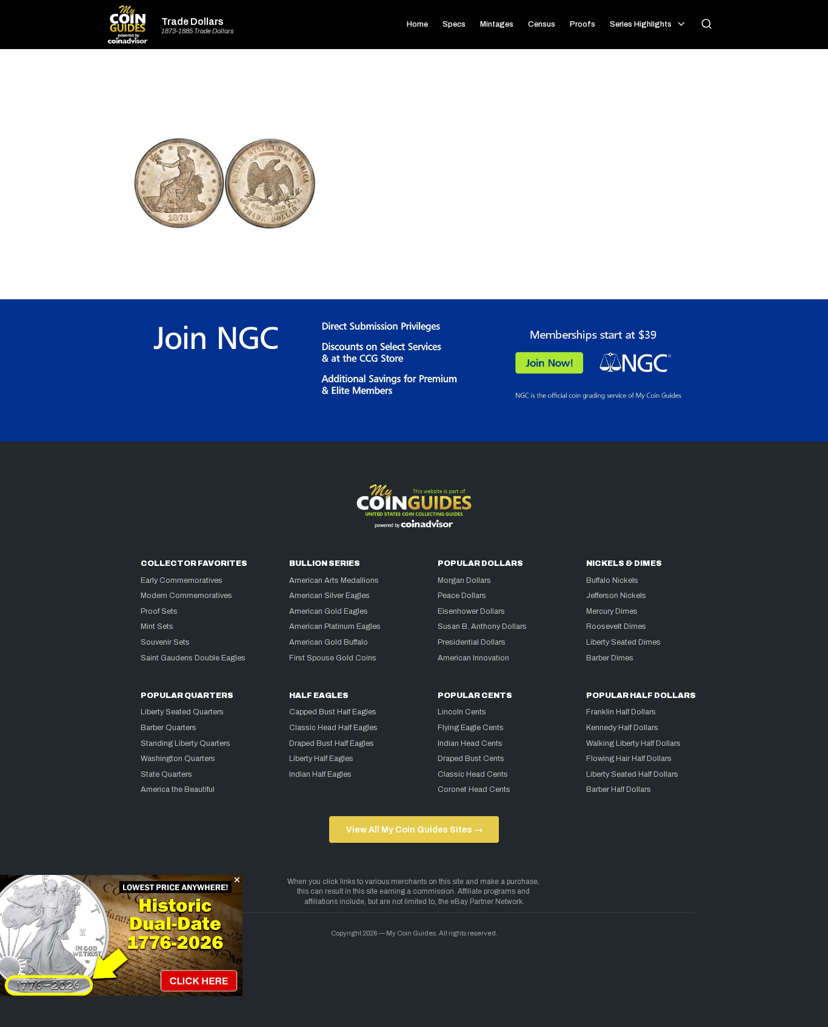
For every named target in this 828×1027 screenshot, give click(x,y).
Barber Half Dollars (618, 789)
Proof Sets (159, 611)
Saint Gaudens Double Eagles (193, 658)
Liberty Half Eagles (321, 758)
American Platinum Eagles (335, 626)
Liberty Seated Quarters (182, 712)
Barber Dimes (609, 658)
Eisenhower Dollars (471, 611)
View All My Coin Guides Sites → (414, 829)
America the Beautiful (178, 789)
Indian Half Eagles (320, 774)
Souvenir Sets (165, 642)
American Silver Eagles (329, 595)
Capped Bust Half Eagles (332, 712)
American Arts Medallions (334, 580)
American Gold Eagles (328, 611)
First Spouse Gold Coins (332, 658)
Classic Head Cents (473, 774)
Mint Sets (157, 626)
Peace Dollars (462, 595)
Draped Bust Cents (471, 758)
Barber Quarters (168, 727)
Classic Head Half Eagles (333, 727)
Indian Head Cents (470, 743)
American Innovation (473, 658)
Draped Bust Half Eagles (331, 743)
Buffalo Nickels (612, 580)
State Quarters (166, 774)
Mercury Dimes (612, 611)
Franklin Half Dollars (621, 712)
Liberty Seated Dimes (623, 642)
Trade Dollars (192, 22)
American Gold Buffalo (328, 642)
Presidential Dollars (472, 642)
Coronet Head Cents (474, 789)
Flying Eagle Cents (471, 727)
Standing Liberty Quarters (185, 743)
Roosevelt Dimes (616, 626)
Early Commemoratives (181, 580)
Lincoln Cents (462, 712)
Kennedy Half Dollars (622, 727)
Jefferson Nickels (616, 595)
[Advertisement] (414, 98)
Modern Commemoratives (186, 595)
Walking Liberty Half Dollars (633, 743)
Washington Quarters (178, 758)
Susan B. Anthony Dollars (482, 626)
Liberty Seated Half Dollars (632, 774)
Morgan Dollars (464, 580)
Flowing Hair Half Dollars (629, 758)
